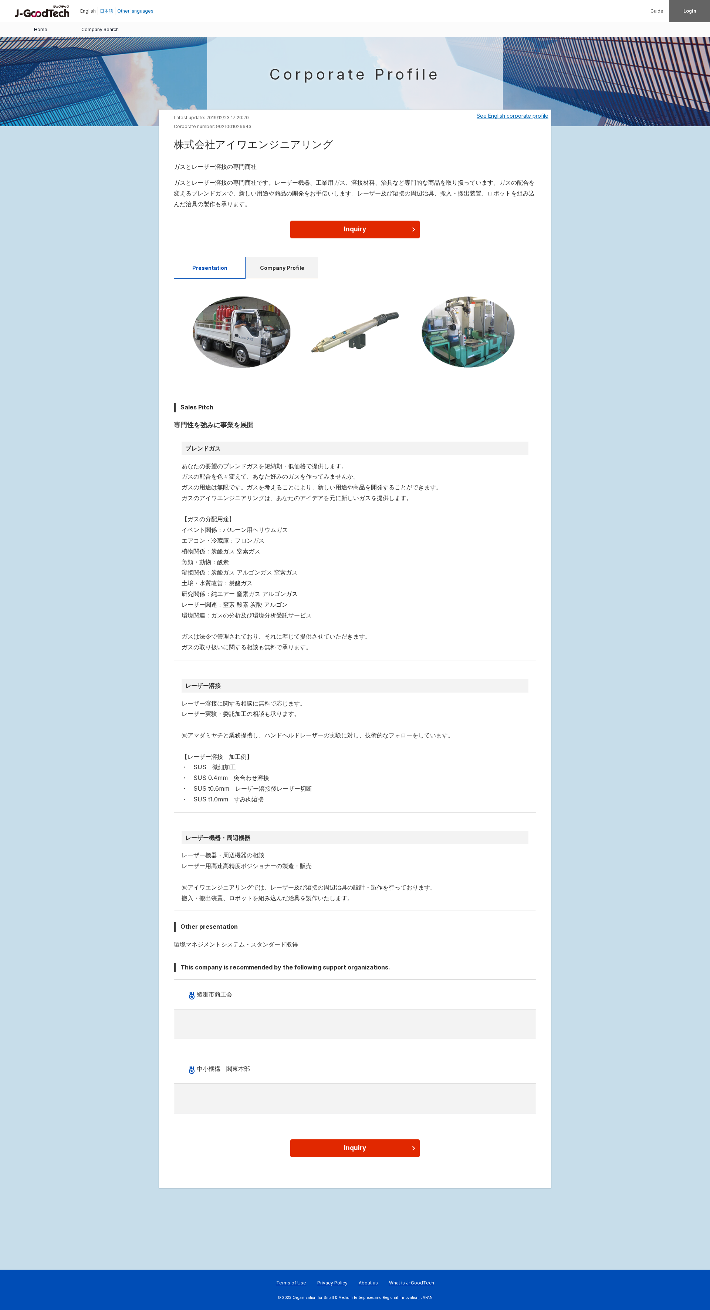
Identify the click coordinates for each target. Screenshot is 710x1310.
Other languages (135, 11)
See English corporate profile (512, 116)
